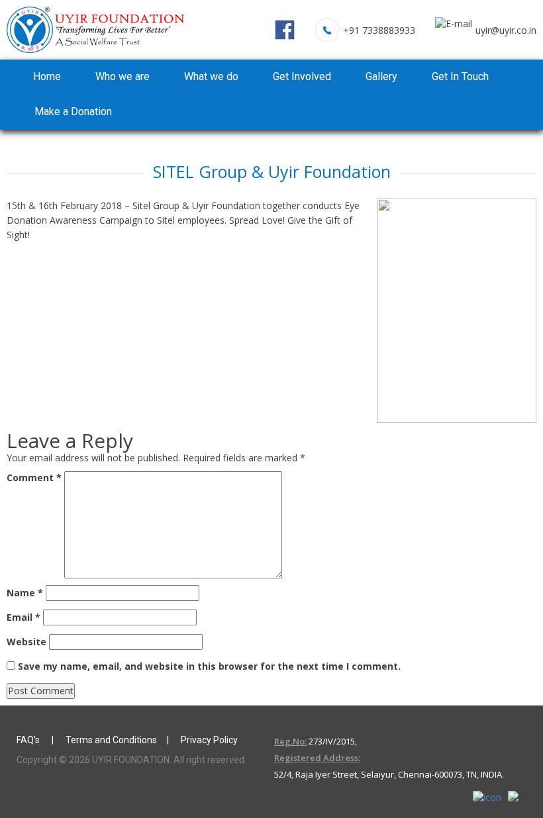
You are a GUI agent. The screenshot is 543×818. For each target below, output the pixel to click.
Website (26, 641)
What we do (211, 76)
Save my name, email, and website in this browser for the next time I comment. (209, 666)
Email (23, 617)
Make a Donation (73, 111)
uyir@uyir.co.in (505, 30)
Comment (34, 477)
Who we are (122, 76)
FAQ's (29, 740)
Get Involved (302, 76)
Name (25, 592)
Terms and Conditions (111, 740)
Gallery (381, 76)
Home (47, 76)
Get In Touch (460, 76)
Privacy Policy (209, 740)
